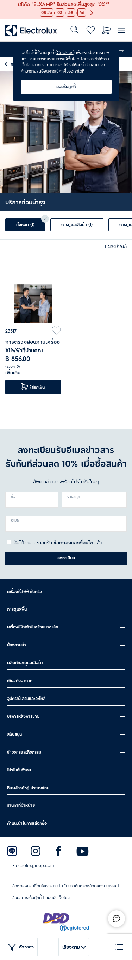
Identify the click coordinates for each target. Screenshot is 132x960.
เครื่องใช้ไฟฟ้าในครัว (24, 591)
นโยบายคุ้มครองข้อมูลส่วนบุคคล (89, 886)
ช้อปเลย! (8, 3)
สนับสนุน (14, 734)
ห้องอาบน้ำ (16, 644)
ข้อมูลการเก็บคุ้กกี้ (27, 897)
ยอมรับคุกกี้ (66, 86)
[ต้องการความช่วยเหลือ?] (116, 918)
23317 (11, 331)
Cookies (65, 52)
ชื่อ (13, 496)
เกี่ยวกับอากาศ (19, 680)
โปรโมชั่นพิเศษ (19, 770)
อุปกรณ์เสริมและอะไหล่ (26, 698)
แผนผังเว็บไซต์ (58, 897)
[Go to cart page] (106, 30)
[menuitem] (31, 30)
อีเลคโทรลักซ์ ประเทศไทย (28, 787)
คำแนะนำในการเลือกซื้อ (27, 823)
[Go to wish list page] (90, 30)
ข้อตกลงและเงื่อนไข (73, 542)
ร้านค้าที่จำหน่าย (21, 805)
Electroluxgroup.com (33, 865)
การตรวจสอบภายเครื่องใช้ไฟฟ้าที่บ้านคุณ (32, 346)
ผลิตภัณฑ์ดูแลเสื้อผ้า (25, 662)
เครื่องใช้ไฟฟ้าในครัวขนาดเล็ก (32, 627)
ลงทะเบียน (66, 557)
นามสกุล (73, 496)
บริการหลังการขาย (23, 716)
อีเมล (15, 520)
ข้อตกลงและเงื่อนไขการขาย (35, 886)
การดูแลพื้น (17, 609)
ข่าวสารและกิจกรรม (24, 752)
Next (121, 49)
